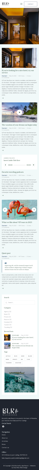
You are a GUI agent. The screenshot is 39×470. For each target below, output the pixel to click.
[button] (5, 209)
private (15, 359)
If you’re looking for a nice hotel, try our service (23, 338)
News (6, 314)
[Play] (5, 165)
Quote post (6, 253)
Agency (6, 312)
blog (15, 356)
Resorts (6, 319)
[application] (19, 165)
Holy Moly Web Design (20, 468)
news (7, 359)
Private (6, 317)
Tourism (6, 325)
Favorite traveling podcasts (13, 172)
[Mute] (33, 165)
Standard (4, 76)
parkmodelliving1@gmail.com (20, 458)
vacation (18, 362)
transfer (9, 362)
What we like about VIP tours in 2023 (17, 222)
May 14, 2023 (12, 76)
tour (28, 359)
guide (22, 356)
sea (22, 359)
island (30, 356)
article (8, 356)
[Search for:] (19, 302)
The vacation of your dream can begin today (19, 125)
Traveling (7, 327)
